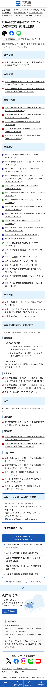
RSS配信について (18, 672)
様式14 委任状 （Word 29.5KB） (20, 265)
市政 (26, 10)
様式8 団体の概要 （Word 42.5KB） (21, 234)
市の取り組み (35, 10)
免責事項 (5, 672)
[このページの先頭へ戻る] (23, 588)
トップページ (17, 10)
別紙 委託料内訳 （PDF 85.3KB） (19, 392)
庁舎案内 (11, 611)
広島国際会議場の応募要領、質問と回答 (22, 574)
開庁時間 (12, 621)
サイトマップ (7, 668)
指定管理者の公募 (36, 12)
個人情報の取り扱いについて (25, 668)
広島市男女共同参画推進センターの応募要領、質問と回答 (23, 559)
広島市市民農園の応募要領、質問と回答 (22, 553)
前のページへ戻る (15, 581)
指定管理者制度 (20, 12)
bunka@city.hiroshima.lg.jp (23, 519)
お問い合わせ (29, 685)
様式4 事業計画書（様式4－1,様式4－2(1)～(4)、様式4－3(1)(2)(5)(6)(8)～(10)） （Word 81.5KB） (24, 178)
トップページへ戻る (35, 581)
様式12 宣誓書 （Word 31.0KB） (19, 257)
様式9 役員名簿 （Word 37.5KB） (20, 239)
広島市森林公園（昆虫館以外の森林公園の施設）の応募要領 (24, 546)
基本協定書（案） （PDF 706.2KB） (20, 316)
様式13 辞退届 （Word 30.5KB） (20, 261)
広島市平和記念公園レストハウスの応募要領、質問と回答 (24, 567)
